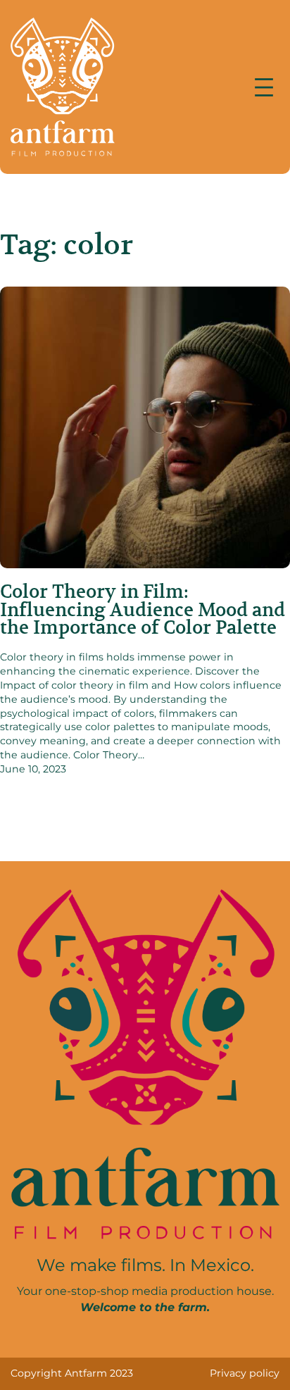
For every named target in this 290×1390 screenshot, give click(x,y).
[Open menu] (263, 87)
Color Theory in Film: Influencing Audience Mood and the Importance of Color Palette (142, 609)
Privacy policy (244, 1373)
